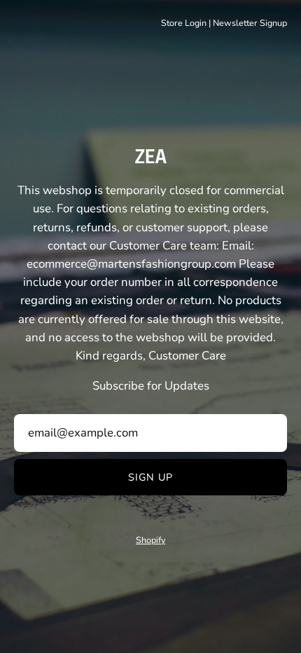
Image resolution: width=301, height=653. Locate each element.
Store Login (183, 23)
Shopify (150, 540)
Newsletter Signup (250, 23)
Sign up (151, 477)
